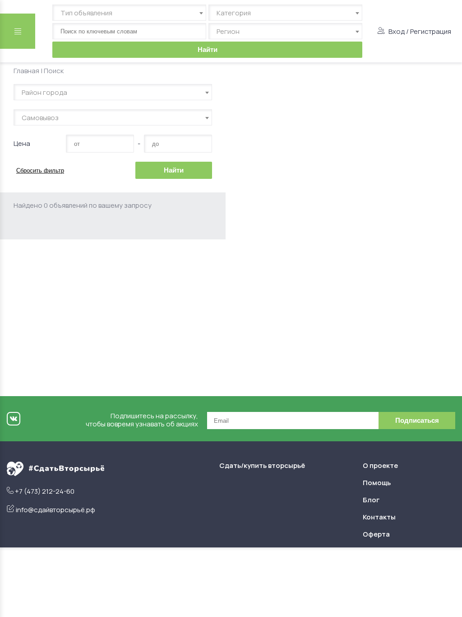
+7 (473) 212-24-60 (44, 491)
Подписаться (417, 420)
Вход (396, 31)
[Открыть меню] (17, 31)
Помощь (377, 482)
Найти (207, 49)
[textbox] (129, 13)
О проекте (380, 465)
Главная (26, 70)
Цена (22, 144)
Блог (371, 500)
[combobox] (129, 13)
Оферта (376, 534)
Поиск (54, 70)
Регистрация (430, 31)
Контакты (379, 517)
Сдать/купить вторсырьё (262, 465)
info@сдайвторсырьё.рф (55, 509)
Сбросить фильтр (40, 170)
